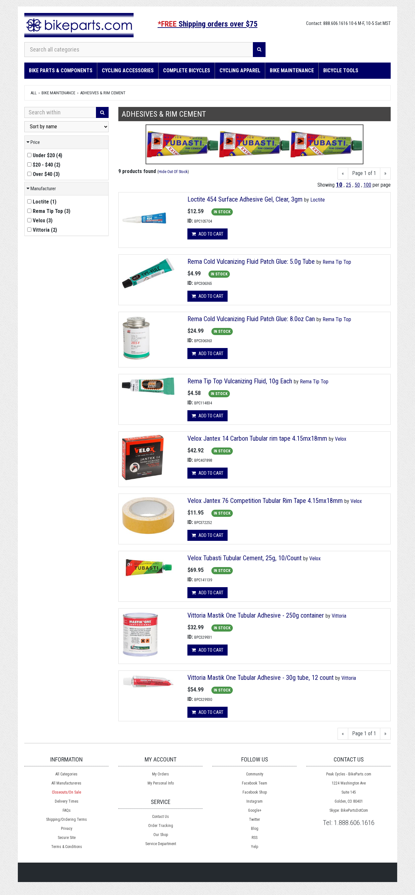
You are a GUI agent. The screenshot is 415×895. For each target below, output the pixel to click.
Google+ (254, 810)
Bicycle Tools (340, 70)
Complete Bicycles (186, 70)
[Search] (259, 49)
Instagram (254, 801)
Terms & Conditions (66, 846)
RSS (254, 837)
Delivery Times (66, 801)
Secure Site (67, 837)
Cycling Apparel (239, 70)
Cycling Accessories (128, 70)
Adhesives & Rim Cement (102, 92)
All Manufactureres (66, 783)
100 (367, 185)
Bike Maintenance (292, 70)
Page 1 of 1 (364, 173)
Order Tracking (160, 825)
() (47, 155)
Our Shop (160, 834)
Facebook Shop (255, 792)
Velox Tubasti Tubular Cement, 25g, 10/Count (244, 558)
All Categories (66, 774)
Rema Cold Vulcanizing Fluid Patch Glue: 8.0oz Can (251, 319)
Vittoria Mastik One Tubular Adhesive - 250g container (255, 615)
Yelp (254, 846)
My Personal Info (161, 783)
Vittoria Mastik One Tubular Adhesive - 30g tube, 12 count (260, 677)
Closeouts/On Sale (66, 792)
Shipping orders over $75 (207, 24)
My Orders (160, 774)
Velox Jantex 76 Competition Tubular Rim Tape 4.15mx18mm (265, 501)
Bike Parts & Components (60, 70)
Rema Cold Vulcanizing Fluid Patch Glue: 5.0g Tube (251, 261)
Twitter (254, 819)
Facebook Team (254, 783)
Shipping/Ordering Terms (66, 819)
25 (348, 185)
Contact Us (160, 816)
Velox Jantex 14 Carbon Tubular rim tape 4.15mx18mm (257, 438)
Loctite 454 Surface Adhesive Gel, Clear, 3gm (244, 199)
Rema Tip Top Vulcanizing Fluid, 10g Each (239, 381)
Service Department (160, 844)
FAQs (67, 810)
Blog (254, 828)
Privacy (66, 828)
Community (254, 774)
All (33, 92)
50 (357, 185)
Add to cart (210, 234)
